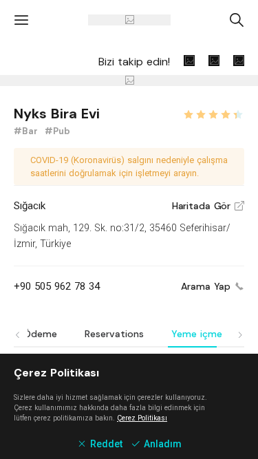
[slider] (213, 113)
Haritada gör (208, 206)
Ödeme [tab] (40, 334)
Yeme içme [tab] (196, 334)
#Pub (57, 131)
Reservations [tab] (114, 334)
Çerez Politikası (142, 418)
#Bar (27, 131)
